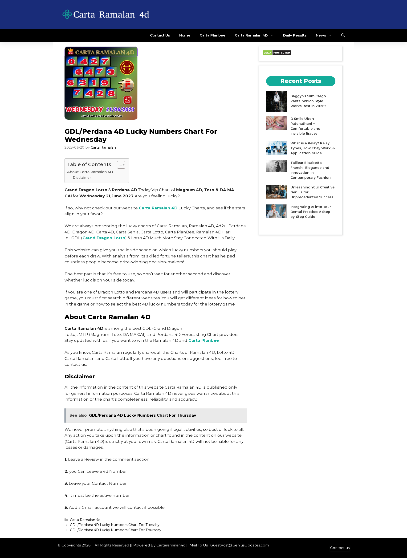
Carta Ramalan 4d (85, 520)
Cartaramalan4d (170, 545)
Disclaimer (82, 177)
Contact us (340, 548)
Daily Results (294, 35)
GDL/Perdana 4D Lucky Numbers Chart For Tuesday (114, 525)
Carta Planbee (212, 35)
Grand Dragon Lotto (103, 238)
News (321, 35)
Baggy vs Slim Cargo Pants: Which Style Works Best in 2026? (308, 101)
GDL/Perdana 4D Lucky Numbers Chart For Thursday (115, 530)
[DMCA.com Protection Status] (277, 54)
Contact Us (160, 35)
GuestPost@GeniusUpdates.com (239, 545)
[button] (343, 35)
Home (184, 35)
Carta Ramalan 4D (251, 35)
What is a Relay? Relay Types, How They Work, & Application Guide (312, 148)
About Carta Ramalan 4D (90, 172)
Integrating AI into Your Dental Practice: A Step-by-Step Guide (311, 212)
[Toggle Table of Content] (119, 165)
